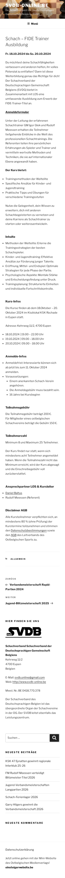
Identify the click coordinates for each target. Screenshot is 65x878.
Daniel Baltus (13, 493)
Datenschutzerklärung (19, 849)
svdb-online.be (27, 5)
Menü (34, 23)
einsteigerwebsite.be (19, 867)
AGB (13, 535)
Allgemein (18, 559)
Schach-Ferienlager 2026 (21, 797)
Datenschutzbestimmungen (29, 530)
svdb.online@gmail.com (30, 677)
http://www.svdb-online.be (29, 682)
